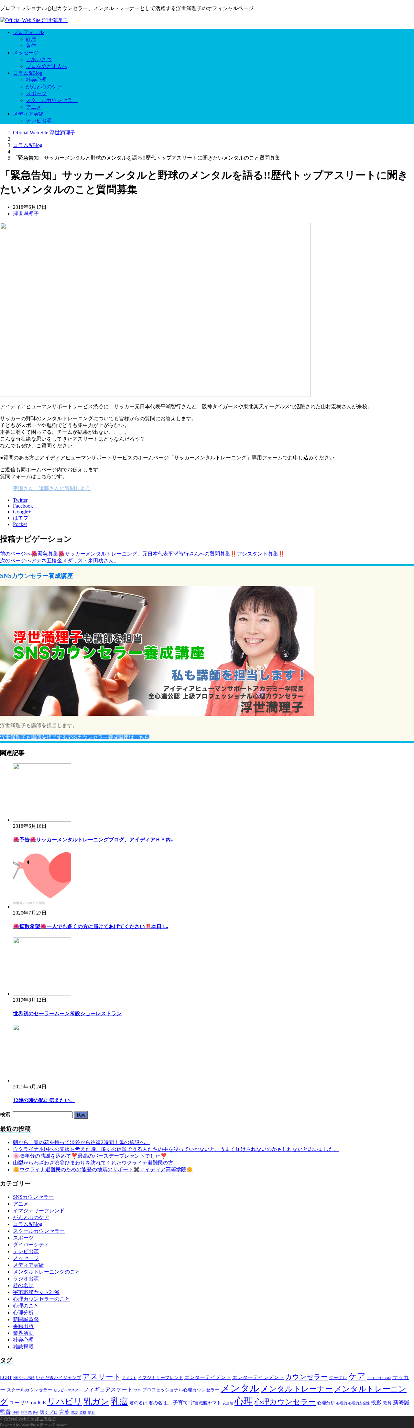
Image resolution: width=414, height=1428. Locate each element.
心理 (243, 1401)
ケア (357, 1376)
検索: (6, 1114)
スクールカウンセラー (52, 100)
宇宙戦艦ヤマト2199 (36, 1292)
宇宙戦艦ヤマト (205, 1402)
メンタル (240, 1388)
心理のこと (26, 1306)
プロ (137, 1390)
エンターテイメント (207, 1377)
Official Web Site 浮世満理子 (30, 1418)
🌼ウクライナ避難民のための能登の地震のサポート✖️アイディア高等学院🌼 (103, 1169)
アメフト (129, 1378)
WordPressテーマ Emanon (44, 1424)
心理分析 (23, 1312)
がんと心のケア (44, 86)
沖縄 (15, 1412)
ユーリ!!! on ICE (27, 1402)
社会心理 (36, 80)
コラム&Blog (27, 73)
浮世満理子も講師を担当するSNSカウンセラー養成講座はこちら (74, 737)
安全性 (228, 1403)
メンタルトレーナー (297, 1388)
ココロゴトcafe (379, 1378)
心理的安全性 (359, 1403)
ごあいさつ (39, 59)
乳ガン (96, 1401)
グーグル (338, 1377)
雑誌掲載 (23, 1346)
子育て (180, 1402)
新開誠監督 (26, 1319)
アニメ (33, 107)
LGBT (6, 1377)
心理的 (341, 1403)
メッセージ (26, 52)
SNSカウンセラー (33, 1197)
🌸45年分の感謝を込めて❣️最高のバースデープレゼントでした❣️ (90, 1156)
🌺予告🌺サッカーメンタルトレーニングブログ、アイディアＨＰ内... (94, 839)
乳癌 (119, 1401)
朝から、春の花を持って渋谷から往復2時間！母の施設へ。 (81, 1142)
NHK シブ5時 (24, 1378)
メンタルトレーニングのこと (46, 1272)
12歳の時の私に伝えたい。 (44, 1100)
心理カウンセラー (285, 1402)
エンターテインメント (258, 1377)
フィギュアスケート (108, 1390)
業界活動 (23, 1333)
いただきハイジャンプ (58, 1377)
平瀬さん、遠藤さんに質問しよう (52, 488)
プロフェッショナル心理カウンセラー (180, 1390)
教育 (387, 1402)
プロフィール (28, 32)
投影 (376, 1402)
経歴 (31, 39)
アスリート (101, 1376)
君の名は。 (160, 1402)
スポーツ (36, 93)
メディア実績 (28, 114)
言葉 (64, 1412)
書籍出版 (23, 1326)
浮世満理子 (26, 214)
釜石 (91, 1412)
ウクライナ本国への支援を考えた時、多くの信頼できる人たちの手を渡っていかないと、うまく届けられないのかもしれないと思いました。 (176, 1149)
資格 (82, 1412)
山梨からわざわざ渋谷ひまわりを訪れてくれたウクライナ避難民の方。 (96, 1162)
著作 (31, 46)
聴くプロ (49, 1412)
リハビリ (64, 1401)
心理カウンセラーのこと (41, 1299)
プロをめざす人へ (46, 66)
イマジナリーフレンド (39, 1210)
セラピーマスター (67, 1390)
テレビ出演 (39, 120)
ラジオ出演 (26, 1278)
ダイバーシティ (31, 1244)
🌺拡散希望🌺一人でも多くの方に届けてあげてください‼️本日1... (90, 926)
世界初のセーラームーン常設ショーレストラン (67, 1013)
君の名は (23, 1285)
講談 (74, 1412)
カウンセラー (306, 1377)
